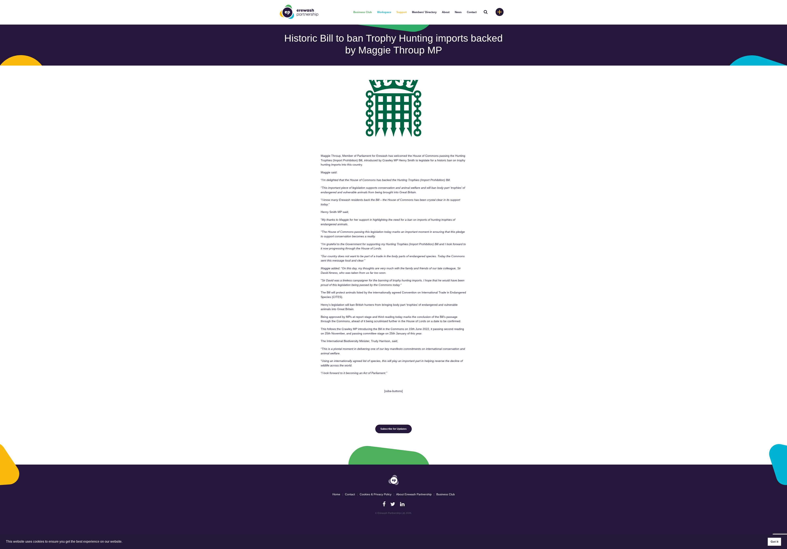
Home (336, 494)
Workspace (384, 12)
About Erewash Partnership (414, 494)
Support (401, 12)
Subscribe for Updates (393, 428)
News (458, 12)
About (445, 12)
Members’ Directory (424, 12)
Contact (472, 12)
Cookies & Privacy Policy (375, 494)
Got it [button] (774, 541)
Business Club (362, 12)
